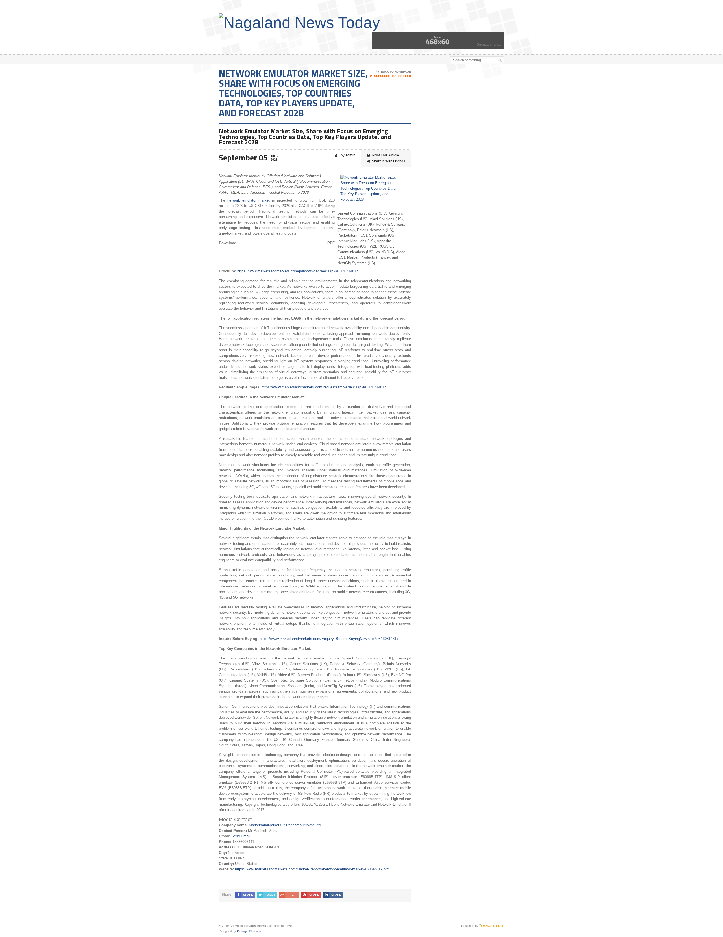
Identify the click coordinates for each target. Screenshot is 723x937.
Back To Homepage (396, 71)
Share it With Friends (388, 161)
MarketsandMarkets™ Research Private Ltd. (285, 825)
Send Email (240, 836)
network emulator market (248, 200)
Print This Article (385, 155)
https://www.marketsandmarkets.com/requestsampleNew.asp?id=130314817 (324, 387)
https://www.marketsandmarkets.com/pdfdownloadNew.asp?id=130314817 (297, 271)
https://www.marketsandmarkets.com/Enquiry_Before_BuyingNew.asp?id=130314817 (329, 639)
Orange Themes (249, 931)
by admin (347, 155)
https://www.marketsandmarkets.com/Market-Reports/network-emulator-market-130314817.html (313, 869)
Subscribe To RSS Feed (392, 75)
